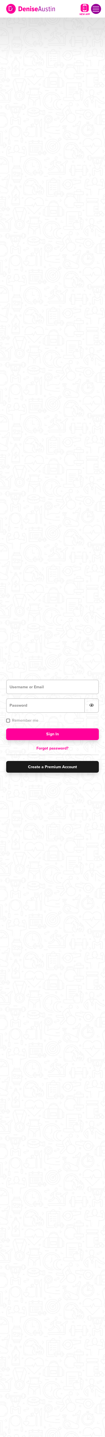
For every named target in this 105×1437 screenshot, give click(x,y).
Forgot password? (52, 748)
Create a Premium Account (52, 767)
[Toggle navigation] (96, 9)
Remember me (25, 720)
